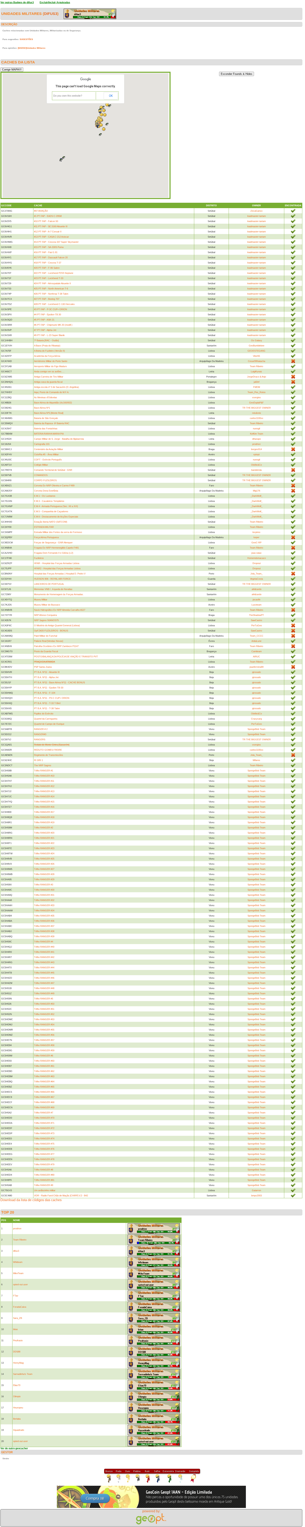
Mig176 (256, 490)
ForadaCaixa (19, 1307)
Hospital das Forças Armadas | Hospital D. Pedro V (59, 573)
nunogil (256, 428)
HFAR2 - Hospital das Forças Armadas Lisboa (57, 568)
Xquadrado (18, 1430)
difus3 (50, 14)
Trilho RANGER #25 (44, 858)
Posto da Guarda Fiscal (46, 651)
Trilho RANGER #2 (43, 827)
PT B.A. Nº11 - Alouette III (47, 672)
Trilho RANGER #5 (43, 998)
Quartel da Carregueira (45, 718)
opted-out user (20, 1284)
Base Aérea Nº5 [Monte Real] (48, 413)
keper (256, 537)
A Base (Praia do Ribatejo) (47, 345)
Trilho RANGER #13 (44, 791)
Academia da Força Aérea (47, 356)
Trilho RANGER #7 (43, 1112)
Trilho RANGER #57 (44, 1040)
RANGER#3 (40, 734)
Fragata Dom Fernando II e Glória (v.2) (53, 553)
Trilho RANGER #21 (44, 838)
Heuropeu (18, 1407)
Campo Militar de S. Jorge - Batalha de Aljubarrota (59, 439)
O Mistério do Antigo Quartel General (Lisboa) (57, 625)
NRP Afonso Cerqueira (45, 615)
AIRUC (256, 656)
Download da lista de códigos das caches (31, 1200)
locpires (256, 532)
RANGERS (39, 739)
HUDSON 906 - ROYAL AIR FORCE (52, 579)
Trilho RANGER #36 (44, 921)
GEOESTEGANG (256, 351)
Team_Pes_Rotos (257, 392)
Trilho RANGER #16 (44, 807)
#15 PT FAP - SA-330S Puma (48, 247)
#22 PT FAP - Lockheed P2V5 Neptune (53, 273)
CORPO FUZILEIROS (45, 480)
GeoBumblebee (256, 345)
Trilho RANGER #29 (44, 879)
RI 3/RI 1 (38, 760)
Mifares (256, 760)
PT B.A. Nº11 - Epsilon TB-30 (48, 687)
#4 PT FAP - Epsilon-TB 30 (47, 314)
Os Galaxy (256, 340)
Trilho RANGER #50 (44, 1004)
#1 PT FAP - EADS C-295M (48, 216)
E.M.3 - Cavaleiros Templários (49, 501)
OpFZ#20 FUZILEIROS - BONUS (51, 630)
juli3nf (256, 382)
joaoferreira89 (257, 667)
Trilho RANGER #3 (43, 884)
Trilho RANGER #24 (44, 853)
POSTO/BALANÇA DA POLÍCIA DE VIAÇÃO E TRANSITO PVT (66, 656)
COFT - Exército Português (48, 459)
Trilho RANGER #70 (44, 1118)
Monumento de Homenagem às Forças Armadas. (59, 594)
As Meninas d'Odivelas (45, 397)
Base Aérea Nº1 (42, 408)
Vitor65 (256, 356)
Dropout (257, 563)
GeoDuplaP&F (256, 402)
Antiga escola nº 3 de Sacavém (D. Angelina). (56, 387)
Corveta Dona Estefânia (46, 490)
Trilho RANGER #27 (44, 869)
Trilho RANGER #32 (44, 900)
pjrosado (256, 672)
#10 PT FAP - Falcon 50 (46, 221)
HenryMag (18, 1363)
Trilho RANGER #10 (44, 775)
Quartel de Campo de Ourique (49, 724)
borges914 (256, 449)
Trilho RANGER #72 (44, 1128)
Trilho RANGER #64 (44, 1081)
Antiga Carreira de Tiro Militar (48, 376)
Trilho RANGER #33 (44, 905)
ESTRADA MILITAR (44, 527)
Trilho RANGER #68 (44, 1102)
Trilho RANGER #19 (44, 822)
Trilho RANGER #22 (44, 843)
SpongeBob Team (256, 729)
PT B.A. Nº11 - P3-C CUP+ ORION (51, 698)
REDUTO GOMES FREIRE (48, 750)
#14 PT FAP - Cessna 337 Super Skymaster (56, 242)
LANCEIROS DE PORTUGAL (49, 584)
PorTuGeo (256, 625)
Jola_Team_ (256, 573)
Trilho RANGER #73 (44, 1133)
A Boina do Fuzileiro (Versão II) (49, 351)
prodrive (256, 444)
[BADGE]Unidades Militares (31, 48)
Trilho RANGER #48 (44, 988)
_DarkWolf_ (256, 496)
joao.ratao (256, 553)
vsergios (256, 397)
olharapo (256, 439)
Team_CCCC (256, 636)
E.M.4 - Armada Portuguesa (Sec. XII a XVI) (56, 506)
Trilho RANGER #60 (44, 1061)
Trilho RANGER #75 (44, 1143)
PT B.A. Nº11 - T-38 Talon (47, 708)
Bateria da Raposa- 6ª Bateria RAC (51, 423)
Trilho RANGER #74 (44, 1138)
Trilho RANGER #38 (44, 931)
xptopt (256, 454)
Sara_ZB (17, 1318)
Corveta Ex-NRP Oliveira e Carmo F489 (54, 485)
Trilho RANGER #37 (44, 926)
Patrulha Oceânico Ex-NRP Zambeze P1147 (56, 646)
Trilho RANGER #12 (44, 786)
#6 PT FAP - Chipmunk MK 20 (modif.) (53, 325)
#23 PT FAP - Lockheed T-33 (48, 278)
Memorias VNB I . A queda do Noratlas (53, 589)
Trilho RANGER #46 (44, 978)
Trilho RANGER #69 (44, 1107)
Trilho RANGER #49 (44, 993)
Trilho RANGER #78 (44, 1159)
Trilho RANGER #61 (44, 1066)
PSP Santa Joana (43, 667)
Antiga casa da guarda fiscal (48, 382)
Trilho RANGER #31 (44, 895)
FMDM (256, 387)
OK (111, 95)
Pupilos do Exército (43, 713)
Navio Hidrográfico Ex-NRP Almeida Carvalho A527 (59, 610)
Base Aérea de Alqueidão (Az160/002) (53, 402)
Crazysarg (256, 718)
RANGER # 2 (41, 729)
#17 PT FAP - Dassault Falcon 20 (51, 257)
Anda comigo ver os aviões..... (49, 371)
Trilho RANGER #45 (44, 972)
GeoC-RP (256, 542)
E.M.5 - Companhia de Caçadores (51, 511)
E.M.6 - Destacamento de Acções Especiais (56, 516)
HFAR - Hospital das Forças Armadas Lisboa (56, 563)
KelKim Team (256, 433)
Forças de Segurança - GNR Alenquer (53, 542)
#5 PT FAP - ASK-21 (44, 319)
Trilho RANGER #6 (43, 1055)
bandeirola (256, 470)
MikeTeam (18, 1273)
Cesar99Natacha (256, 361)
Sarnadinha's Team (22, 1374)
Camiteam (256, 651)
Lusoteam (256, 604)
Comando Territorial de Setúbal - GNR (53, 470)
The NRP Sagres (42, 765)
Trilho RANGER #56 (44, 1035)
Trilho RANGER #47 (44, 983)
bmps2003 (256, 1195)
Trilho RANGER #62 (44, 1071)
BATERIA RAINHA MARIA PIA (49, 433)
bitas (15, 1329)
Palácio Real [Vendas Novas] (48, 641)
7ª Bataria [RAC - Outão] (46, 340)
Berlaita (17, 1419)
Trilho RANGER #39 (44, 936)
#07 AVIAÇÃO (41, 211)
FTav (15, 1295)
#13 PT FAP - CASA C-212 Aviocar (51, 236)
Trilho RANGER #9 (43, 1185)
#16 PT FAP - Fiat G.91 (45, 252)
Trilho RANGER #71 (44, 1123)
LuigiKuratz (256, 371)
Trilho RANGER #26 (44, 864)
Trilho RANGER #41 (44, 952)
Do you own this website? (67, 95)
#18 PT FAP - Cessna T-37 (47, 262)
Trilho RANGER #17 (44, 812)
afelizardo (256, 589)
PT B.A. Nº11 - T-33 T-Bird (47, 703)
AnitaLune (256, 641)
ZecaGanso (256, 211)
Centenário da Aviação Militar (48, 449)
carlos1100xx (256, 418)
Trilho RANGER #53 (44, 1019)
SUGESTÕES (26, 39)
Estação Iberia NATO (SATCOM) (50, 522)
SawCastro (256, 620)
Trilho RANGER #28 (44, 874)
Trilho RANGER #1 (43, 770)
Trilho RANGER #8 (43, 1169)
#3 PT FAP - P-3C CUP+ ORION (50, 309)
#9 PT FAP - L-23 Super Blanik (49, 335)
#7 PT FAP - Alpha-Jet (45, 330)
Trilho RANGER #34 (44, 910)
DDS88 (16, 1351)
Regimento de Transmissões (48, 755)
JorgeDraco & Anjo (256, 376)
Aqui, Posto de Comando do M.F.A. (51, 392)
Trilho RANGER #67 (44, 1097)
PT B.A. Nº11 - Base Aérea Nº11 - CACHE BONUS (59, 682)
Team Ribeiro (256, 366)
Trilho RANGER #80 (44, 1175)
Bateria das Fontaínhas (45, 428)
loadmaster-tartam (256, 216)
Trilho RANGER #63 (44, 1076)
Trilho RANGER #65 (44, 1086)
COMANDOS (41, 475)
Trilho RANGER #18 (44, 817)
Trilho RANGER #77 (44, 1154)
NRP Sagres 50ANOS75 (46, 620)
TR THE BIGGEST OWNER (256, 408)
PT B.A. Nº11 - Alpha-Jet (46, 677)
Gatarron (256, 1190)
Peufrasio (18, 1340)
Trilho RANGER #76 (44, 1149)
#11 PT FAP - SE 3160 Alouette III (50, 226)
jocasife (256, 599)
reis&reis (256, 413)
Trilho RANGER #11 (44, 781)
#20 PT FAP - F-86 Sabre (47, 268)
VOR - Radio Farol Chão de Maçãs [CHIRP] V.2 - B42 (61, 1195)
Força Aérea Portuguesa (46, 537)
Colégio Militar (41, 465)
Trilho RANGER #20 (44, 832)
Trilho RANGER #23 (44, 848)
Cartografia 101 (42, 444)
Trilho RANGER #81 (44, 1180)
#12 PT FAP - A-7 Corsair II (47, 231)
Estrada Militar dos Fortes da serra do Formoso (58, 532)
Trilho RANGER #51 (44, 1009)
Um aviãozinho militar (44, 1190)
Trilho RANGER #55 (44, 1029)
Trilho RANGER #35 (44, 915)
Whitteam (17, 1262)
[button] (64, 157)
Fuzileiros (39, 558)
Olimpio (17, 1396)
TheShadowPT (256, 615)
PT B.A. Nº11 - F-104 (44, 693)
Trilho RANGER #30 (44, 890)
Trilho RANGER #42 (44, 957)
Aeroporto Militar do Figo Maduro (50, 366)
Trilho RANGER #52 (44, 1014)
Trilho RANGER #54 (44, 1024)
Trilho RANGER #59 (44, 1050)
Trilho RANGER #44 (44, 967)
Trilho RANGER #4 (43, 941)
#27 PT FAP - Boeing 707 (46, 299)
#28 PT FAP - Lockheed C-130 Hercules (54, 304)
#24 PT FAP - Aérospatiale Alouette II (52, 283)
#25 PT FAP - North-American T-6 (51, 288)
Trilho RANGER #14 (44, 796)
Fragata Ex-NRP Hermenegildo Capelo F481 (56, 547)
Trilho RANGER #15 (44, 801)
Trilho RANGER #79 (44, 1164)
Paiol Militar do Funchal (45, 636)
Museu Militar (40, 599)
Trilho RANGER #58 (44, 1045)
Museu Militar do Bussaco (47, 604)
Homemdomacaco (256, 558)
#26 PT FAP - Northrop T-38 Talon (51, 294)
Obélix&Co (256, 465)
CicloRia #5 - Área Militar (46, 454)
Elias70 (16, 1385)
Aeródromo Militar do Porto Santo (50, 361)
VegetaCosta (256, 579)
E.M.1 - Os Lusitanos (44, 496)
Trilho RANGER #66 (44, 1092)
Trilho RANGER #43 (44, 962)
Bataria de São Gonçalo (46, 418)
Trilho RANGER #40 (44, 947)
